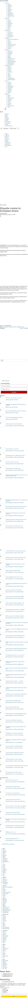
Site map (4, 963)
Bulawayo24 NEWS (4, 0)
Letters (9, 55)
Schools (9, 26)
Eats (9, 40)
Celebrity (9, 68)
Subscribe (14, 392)
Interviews (10, 52)
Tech (6, 81)
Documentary (11, 105)
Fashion (9, 42)
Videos (6, 94)
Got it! (14, 996)
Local (9, 4)
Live (9, 17)
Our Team (5, 968)
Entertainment (8, 65)
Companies (10, 32)
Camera (9, 83)
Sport (9, 96)
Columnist (10, 51)
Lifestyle (7, 38)
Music (9, 66)
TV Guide (10, 71)
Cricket (9, 22)
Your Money (10, 36)
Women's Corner (11, 58)
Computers (10, 87)
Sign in (21, 328)
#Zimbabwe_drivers (13, 326)
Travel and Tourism (12, 44)
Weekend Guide (11, 79)
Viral (9, 107)
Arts (8, 73)
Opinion (7, 49)
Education (10, 9)
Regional (9, 5)
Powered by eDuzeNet (4, 987)
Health (9, 10)
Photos (9, 48)
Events (9, 77)
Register (26, 328)
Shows (9, 75)
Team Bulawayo (11, 78)
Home (7, 114)
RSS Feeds (5, 964)
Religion (9, 12)
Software (9, 88)
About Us (4, 965)
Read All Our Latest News (8, 844)
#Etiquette (6, 326)
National (9, 6)
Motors (9, 82)
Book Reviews (11, 64)
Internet (9, 85)
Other (9, 29)
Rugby (9, 25)
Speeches (10, 53)
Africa (9, 8)
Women (9, 100)
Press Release (11, 16)
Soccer (9, 21)
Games (9, 70)
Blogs (9, 56)
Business (7, 30)
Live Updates (6, 380)
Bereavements (11, 62)
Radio (9, 74)
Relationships (10, 45)
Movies (9, 69)
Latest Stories (8, 125)
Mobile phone (10, 86)
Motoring (9, 99)
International (10, 13)
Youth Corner (10, 60)
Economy (10, 34)
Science (9, 91)
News (6, 3)
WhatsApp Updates (12, 61)
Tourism (9, 103)
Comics (9, 47)
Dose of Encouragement (13, 39)
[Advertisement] (14, 162)
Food (9, 101)
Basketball (10, 23)
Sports (6, 18)
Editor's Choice (13, 128)
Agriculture (10, 14)
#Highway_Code (20, 326)
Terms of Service (18, 985)
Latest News (5, 128)
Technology (7, 123)
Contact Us (5, 967)
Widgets (4, 961)
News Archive (5, 960)
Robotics (9, 90)
